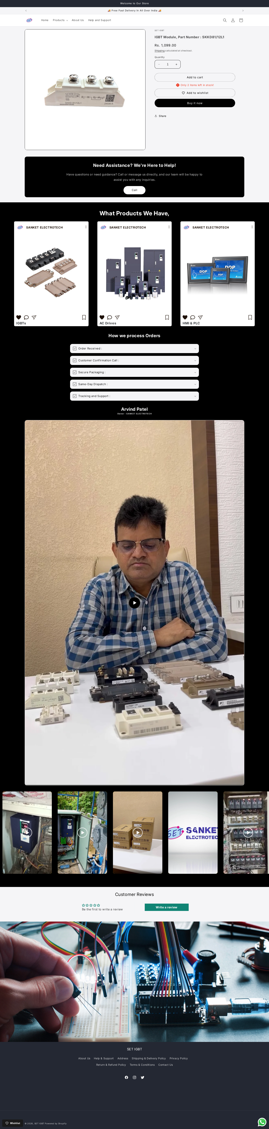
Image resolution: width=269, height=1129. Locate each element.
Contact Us (165, 1064)
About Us (84, 1058)
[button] (60, 20)
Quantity (160, 57)
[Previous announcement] (26, 10)
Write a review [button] (166, 907)
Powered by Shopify (56, 1123)
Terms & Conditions (142, 1064)
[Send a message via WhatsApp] (262, 1122)
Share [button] (162, 115)
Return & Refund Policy (111, 1064)
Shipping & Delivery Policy (149, 1058)
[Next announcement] (243, 10)
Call (134, 190)
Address (122, 1058)
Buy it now (195, 103)
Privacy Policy (179, 1058)
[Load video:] (134, 602)
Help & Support (104, 1058)
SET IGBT (39, 1123)
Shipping (160, 50)
